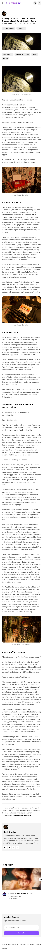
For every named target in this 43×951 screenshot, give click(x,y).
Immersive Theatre (22, 54)
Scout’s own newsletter (22, 815)
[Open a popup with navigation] (3, 3)
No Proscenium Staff (15, 896)
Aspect (38, 944)
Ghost (32, 944)
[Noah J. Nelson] (4, 13)
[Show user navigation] (39, 3)
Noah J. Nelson (9, 23)
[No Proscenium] (13, 3)
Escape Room (7, 54)
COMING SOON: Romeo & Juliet (20, 893)
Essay (34, 54)
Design (5, 58)
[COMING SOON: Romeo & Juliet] (21, 879)
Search (35, 3)
